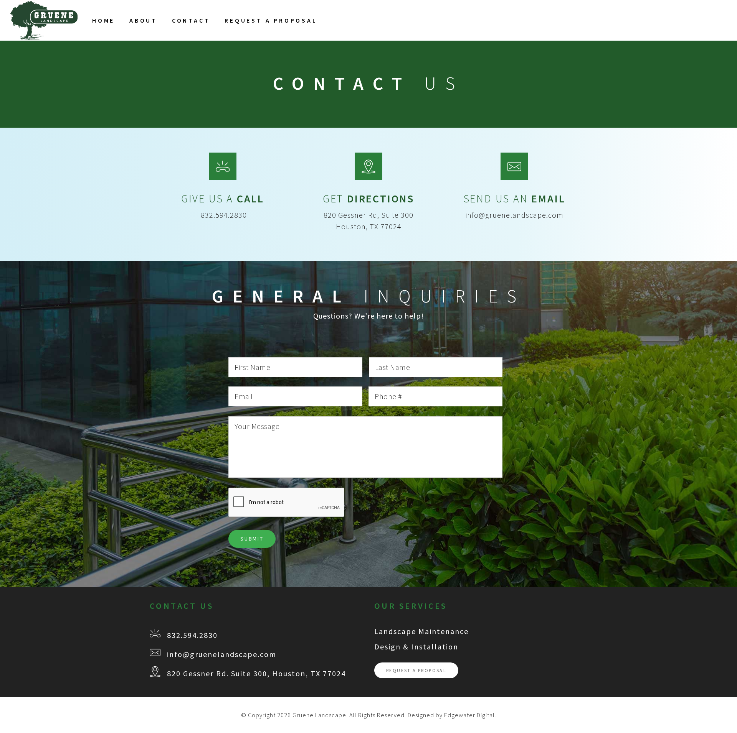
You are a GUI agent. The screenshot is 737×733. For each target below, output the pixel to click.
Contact (191, 20)
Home (103, 20)
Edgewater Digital (469, 715)
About (143, 20)
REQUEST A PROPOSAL (416, 670)
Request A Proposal (271, 20)
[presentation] (286, 503)
